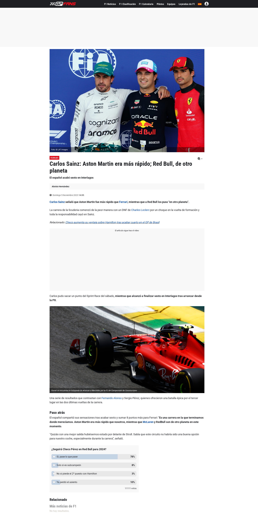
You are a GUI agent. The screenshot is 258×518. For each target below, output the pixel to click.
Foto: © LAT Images (59, 149)
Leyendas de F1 (187, 4)
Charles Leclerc (140, 210)
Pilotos (160, 4)
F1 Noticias (110, 4)
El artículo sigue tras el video (127, 230)
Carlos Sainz (57, 201)
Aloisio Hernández (60, 186)
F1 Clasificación (127, 4)
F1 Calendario (146, 4)
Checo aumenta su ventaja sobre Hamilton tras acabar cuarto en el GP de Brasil (112, 222)
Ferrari (54, 158)
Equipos (171, 4)
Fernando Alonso (112, 398)
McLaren (148, 421)
